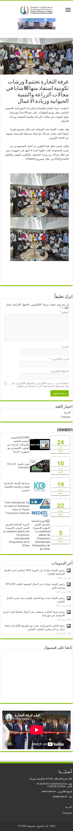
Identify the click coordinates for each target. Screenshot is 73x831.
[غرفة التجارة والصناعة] (36, 9)
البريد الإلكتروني (59, 358)
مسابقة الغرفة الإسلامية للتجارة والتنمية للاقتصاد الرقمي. (16, 487)
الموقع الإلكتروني (59, 371)
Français (66, 416)
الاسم (65, 346)
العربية (67, 412)
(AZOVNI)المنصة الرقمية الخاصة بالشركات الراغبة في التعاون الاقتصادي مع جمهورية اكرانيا (18, 444)
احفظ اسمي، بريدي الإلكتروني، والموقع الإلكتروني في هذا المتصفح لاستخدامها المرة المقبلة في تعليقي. (40, 385)
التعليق (64, 312)
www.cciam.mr (49, 791)
